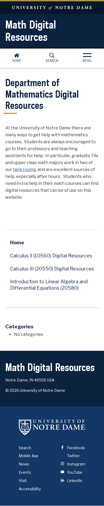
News (24, 464)
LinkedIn (74, 480)
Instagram (75, 464)
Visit (23, 480)
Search (52, 61)
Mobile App (28, 455)
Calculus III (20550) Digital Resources (52, 269)
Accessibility (30, 489)
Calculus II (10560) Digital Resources (51, 255)
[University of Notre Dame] (52, 427)
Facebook (75, 447)
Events (25, 472)
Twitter (73, 455)
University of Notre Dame (52, 7)
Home (16, 61)
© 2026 (12, 390)
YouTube (74, 472)
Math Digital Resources (30, 30)
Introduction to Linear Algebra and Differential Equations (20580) (49, 284)
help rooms (24, 169)
